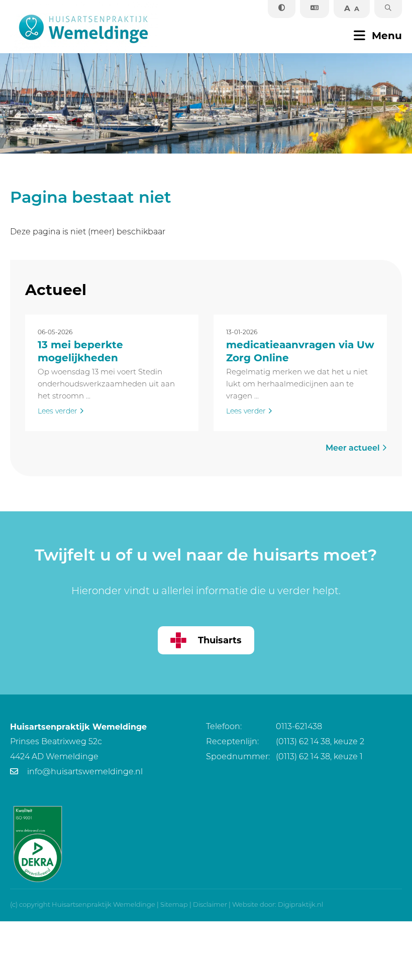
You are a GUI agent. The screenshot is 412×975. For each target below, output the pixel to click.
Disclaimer (210, 905)
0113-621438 (264, 727)
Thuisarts (220, 640)
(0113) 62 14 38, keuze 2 (285, 742)
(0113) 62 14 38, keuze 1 (284, 757)
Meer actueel (354, 449)
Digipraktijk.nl (300, 905)
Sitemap (174, 905)
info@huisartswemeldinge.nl (84, 772)
